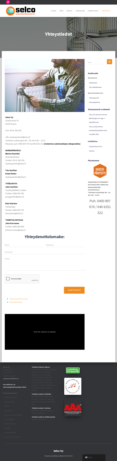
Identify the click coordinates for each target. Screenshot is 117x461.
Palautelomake (15, 302)
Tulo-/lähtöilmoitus (95, 87)
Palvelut (69, 11)
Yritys (61, 11)
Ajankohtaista (93, 11)
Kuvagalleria (80, 11)
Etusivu (53, 11)
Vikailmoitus (93, 83)
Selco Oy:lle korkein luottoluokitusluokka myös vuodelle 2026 (98, 130)
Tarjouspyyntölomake (18, 298)
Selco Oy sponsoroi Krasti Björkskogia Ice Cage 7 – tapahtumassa (98, 118)
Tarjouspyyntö (94, 98)
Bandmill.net (68, 456)
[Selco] (20, 11)
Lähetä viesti (74, 290)
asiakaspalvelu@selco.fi (11, 379)
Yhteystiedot (106, 11)
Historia (91, 151)
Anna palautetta (94, 102)
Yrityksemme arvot (95, 146)
